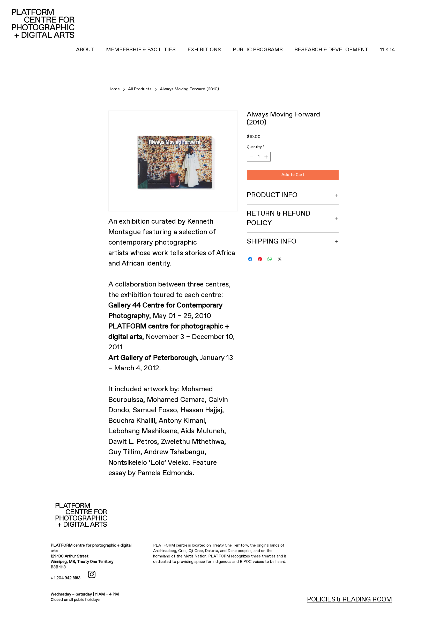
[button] (331, 49)
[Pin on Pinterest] (260, 259)
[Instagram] (92, 574)
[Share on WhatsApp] (270, 259)
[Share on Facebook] (250, 259)
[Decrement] (251, 156)
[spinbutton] (258, 156)
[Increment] (266, 156)
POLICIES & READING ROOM (349, 599)
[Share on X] (280, 259)
